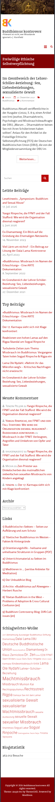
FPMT (49, 654)
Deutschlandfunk (19, 650)
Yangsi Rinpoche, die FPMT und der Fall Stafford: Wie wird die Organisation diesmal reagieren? (26, 217)
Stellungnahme (23, 733)
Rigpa (7, 694)
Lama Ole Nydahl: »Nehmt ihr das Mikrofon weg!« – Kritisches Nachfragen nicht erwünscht (26, 367)
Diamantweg (35, 649)
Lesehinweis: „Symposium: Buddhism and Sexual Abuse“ (25, 201)
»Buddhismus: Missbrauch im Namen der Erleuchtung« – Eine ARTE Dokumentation (27, 265)
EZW (43, 654)
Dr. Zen (29, 654)
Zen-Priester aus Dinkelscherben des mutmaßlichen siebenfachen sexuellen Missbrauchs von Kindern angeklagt (26, 472)
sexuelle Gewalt (26, 716)
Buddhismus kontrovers (21, 31)
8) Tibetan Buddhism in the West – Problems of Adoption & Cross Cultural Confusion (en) (25, 601)
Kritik (36, 663)
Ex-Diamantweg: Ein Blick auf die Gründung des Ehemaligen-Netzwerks (25, 234)
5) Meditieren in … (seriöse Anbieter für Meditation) (26, 571)
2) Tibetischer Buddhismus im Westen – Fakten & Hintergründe (26, 539)
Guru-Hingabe (34, 658)
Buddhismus (8, 100)
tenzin (8, 97)
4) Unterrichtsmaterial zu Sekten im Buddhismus (24, 561)
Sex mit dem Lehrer (31, 695)
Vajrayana (7, 736)
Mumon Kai (27, 684)
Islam (49, 659)
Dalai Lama (23, 638)
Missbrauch (10, 684)
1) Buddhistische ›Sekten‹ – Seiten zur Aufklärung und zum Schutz (25, 529)
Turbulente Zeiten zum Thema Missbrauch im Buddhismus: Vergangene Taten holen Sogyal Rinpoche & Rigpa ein (27, 352)
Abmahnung (12, 634)
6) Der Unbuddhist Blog (16, 580)
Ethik (38, 655)
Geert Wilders (9, 658)
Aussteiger (24, 634)
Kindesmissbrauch (22, 663)
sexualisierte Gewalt (20, 699)
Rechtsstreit (34, 688)
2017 (4, 635)
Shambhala (8, 727)
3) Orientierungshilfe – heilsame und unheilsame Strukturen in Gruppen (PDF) (27, 550)
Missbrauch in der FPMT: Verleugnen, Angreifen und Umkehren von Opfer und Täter (26, 441)
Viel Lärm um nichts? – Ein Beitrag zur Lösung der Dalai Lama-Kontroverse (25, 249)
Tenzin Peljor (34, 733)
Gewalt (19, 659)
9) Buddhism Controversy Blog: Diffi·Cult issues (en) (27, 614)
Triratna (44, 733)
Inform (44, 659)
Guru (24, 658)
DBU (34, 638)
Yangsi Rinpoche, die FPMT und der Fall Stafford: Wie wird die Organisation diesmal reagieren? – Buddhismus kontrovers (26, 427)
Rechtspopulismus (13, 689)
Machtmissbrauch (21, 678)
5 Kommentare (27, 100)
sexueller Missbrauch (21, 721)
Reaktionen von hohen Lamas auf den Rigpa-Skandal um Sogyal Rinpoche (25, 340)
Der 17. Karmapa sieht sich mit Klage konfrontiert (24, 329)
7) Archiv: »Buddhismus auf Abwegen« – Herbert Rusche (26, 589)
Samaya (17, 695)
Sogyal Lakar (21, 727)
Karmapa (6, 663)
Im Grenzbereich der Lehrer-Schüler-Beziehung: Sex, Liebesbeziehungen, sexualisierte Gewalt (25, 85)
